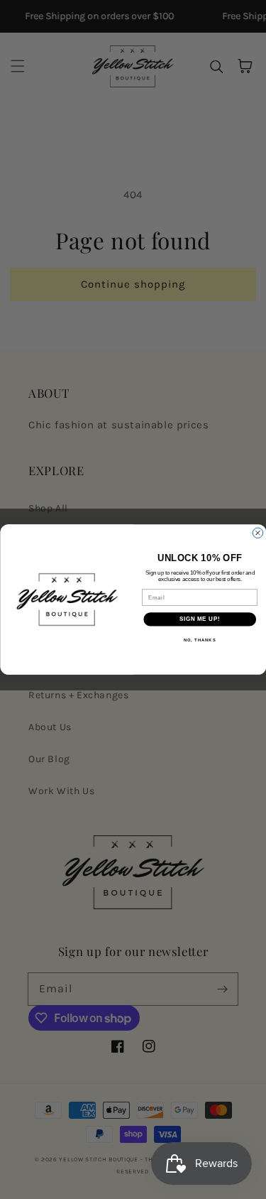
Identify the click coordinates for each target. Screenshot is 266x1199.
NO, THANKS (199, 639)
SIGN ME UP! (199, 619)
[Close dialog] (257, 533)
